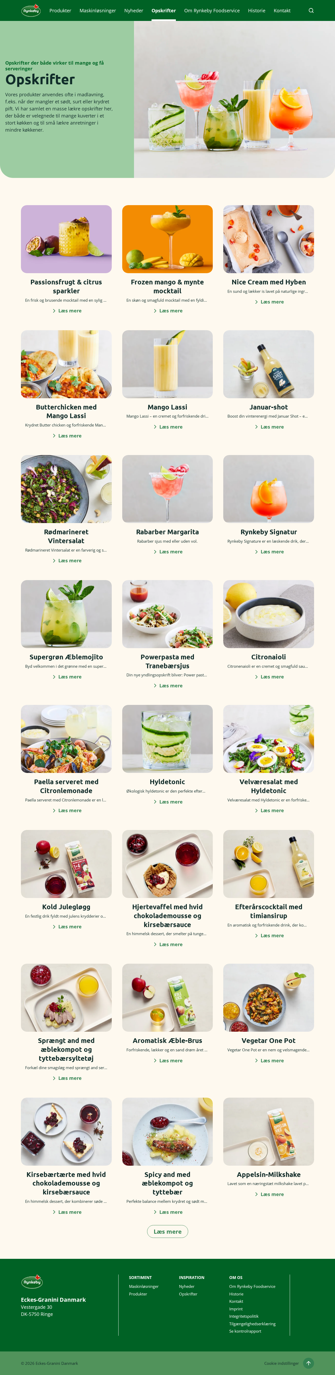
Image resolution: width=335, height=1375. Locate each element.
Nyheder (133, 10)
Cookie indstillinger (281, 1363)
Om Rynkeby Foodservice (212, 10)
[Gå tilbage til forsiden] (31, 10)
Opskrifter (164, 10)
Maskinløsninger (98, 10)
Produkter (60, 10)
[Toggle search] (311, 10)
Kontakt (282, 10)
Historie (256, 10)
